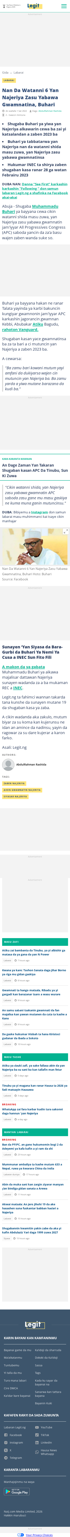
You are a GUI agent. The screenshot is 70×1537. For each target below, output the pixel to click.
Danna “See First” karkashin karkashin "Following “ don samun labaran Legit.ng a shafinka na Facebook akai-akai (35, 191)
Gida (5, 72)
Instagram (39, 512)
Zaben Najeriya (14, 783)
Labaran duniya (11, 1174)
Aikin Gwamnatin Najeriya (22, 790)
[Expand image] (66, 531)
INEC (17, 687)
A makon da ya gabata (23, 666)
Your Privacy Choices (39, 1535)
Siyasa (7, 1238)
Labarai (19, 72)
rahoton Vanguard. (20, 329)
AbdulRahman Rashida (49, 111)
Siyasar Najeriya (15, 796)
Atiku (38, 324)
